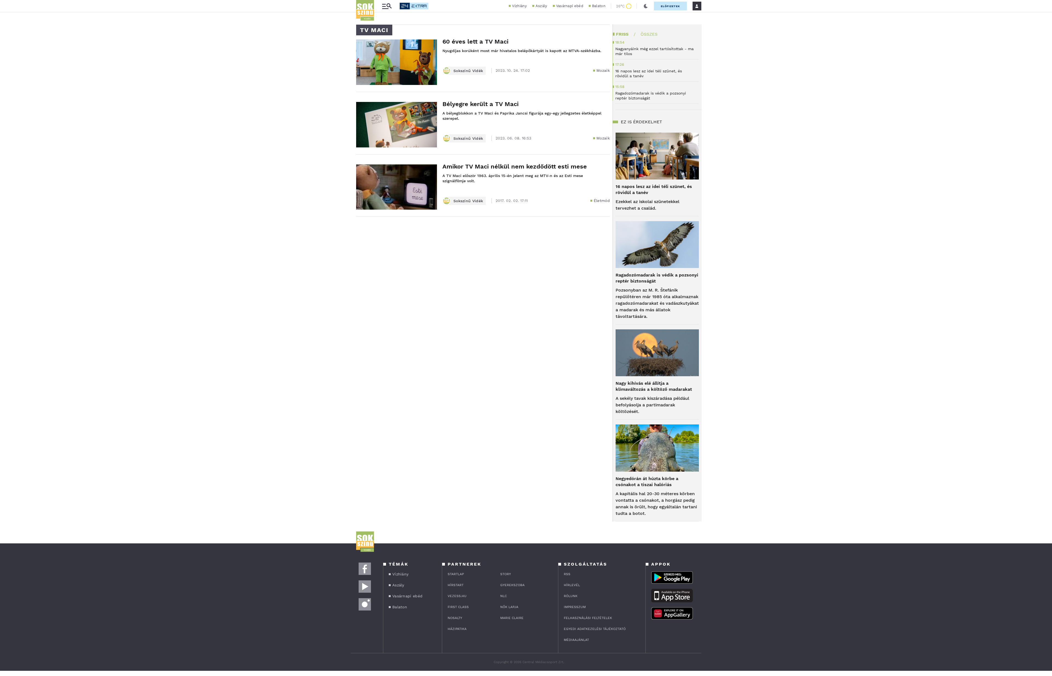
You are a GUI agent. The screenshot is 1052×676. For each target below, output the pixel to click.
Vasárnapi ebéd (569, 6)
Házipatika (457, 629)
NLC (503, 596)
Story (505, 574)
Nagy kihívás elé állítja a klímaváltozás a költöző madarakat (654, 386)
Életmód (602, 200)
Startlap (456, 574)
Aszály (541, 6)
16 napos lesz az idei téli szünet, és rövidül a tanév (654, 189)
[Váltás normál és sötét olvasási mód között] (645, 6)
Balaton (598, 6)
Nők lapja (509, 607)
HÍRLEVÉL (572, 585)
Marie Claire (512, 618)
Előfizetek (670, 6)
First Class (458, 607)
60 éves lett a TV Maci (475, 41)
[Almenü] (386, 6)
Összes (649, 34)
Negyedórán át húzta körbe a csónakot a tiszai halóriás (647, 481)
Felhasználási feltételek (588, 618)
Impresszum (575, 607)
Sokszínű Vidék (468, 71)
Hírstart (456, 585)
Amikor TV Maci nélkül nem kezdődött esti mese (514, 166)
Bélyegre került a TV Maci (480, 104)
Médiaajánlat (576, 640)
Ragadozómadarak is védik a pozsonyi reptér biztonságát (657, 278)
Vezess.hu (457, 596)
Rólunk (571, 596)
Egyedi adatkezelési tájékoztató (595, 629)
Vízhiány (519, 6)
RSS (567, 574)
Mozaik (603, 70)
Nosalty (455, 618)
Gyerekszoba (512, 585)
